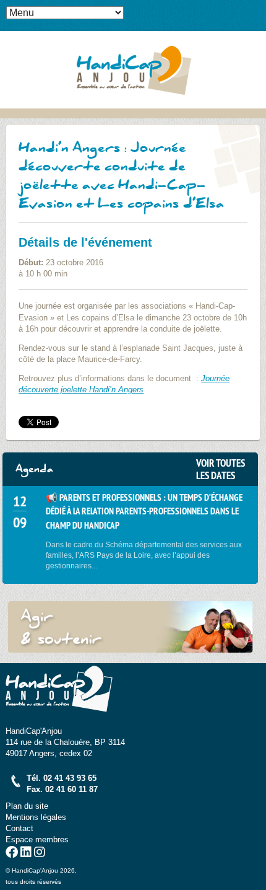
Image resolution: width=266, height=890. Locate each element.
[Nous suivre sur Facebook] (12, 853)
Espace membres (37, 839)
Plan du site (27, 806)
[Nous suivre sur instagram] (39, 853)
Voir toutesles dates (220, 469)
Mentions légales (36, 817)
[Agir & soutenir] (130, 627)
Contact (19, 828)
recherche (257, 28)
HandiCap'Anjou (133, 69)
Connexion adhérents (256, 9)
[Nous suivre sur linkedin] (26, 853)
